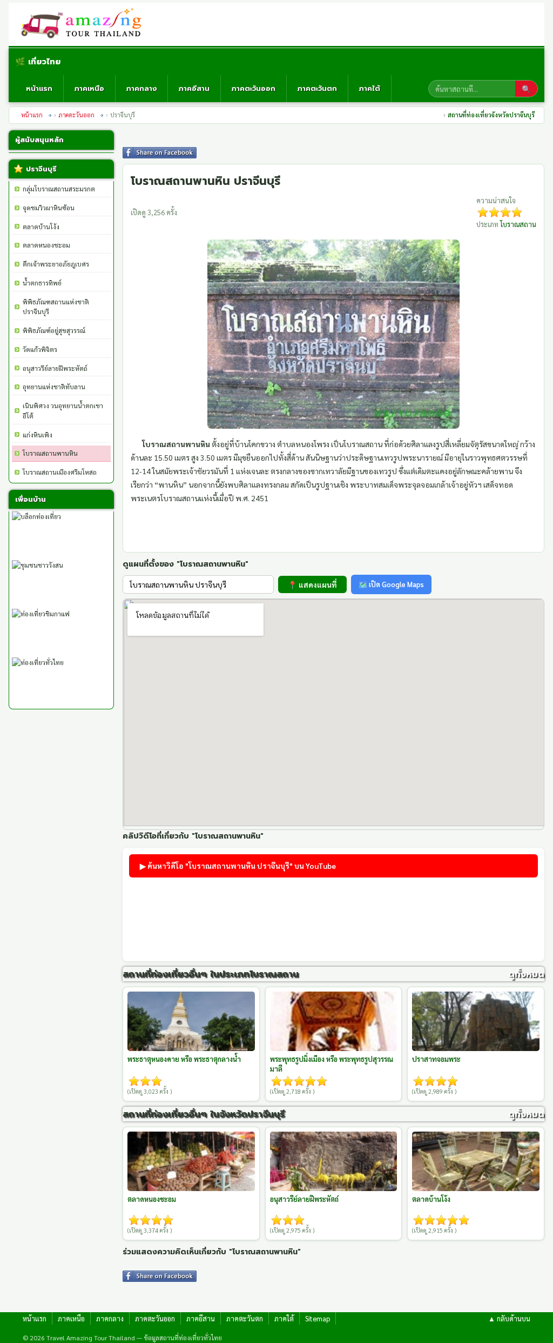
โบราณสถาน (518, 224)
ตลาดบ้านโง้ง (41, 226)
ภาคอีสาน (194, 88)
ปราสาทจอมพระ (436, 1058)
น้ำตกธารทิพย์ (42, 282)
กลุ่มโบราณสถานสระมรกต (59, 188)
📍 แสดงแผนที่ (312, 584)
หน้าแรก (39, 88)
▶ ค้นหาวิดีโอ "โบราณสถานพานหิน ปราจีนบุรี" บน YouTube (238, 865)
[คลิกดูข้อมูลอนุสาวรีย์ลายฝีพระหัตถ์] (333, 1161)
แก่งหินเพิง (37, 434)
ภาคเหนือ (89, 88)
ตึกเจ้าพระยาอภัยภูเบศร (56, 264)
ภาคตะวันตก (317, 88)
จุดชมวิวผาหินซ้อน (49, 207)
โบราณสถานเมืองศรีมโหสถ (60, 472)
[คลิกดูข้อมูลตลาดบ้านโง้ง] (475, 1161)
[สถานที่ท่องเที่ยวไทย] (85, 24)
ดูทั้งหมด (526, 974)
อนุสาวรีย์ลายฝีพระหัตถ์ (55, 368)
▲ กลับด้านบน (509, 1318)
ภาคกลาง (141, 88)
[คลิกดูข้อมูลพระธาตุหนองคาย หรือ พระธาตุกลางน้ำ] (191, 1021)
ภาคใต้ (369, 88)
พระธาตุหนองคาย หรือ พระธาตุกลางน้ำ (184, 1058)
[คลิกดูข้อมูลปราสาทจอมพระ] (475, 1021)
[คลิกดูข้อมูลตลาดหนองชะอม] (191, 1161)
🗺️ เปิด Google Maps (391, 584)
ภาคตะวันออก (253, 88)
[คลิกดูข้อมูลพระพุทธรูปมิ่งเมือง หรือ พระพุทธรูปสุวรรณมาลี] (333, 1021)
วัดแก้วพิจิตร (40, 349)
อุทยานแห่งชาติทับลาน (54, 386)
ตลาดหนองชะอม (46, 245)
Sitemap (317, 1318)
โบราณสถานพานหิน (50, 453)
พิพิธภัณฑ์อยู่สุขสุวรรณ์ (54, 330)
